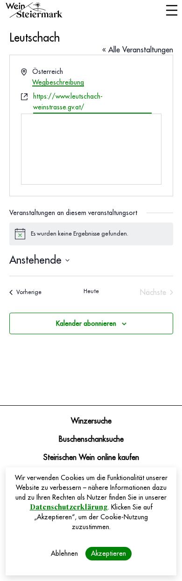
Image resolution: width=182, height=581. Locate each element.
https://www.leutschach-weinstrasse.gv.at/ (68, 101)
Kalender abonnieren (86, 323)
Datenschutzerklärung (69, 507)
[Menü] (171, 11)
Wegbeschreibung (58, 82)
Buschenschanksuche (91, 439)
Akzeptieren (108, 553)
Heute (91, 291)
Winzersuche (91, 421)
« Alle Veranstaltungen (137, 50)
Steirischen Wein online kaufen (91, 457)
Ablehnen (64, 553)
